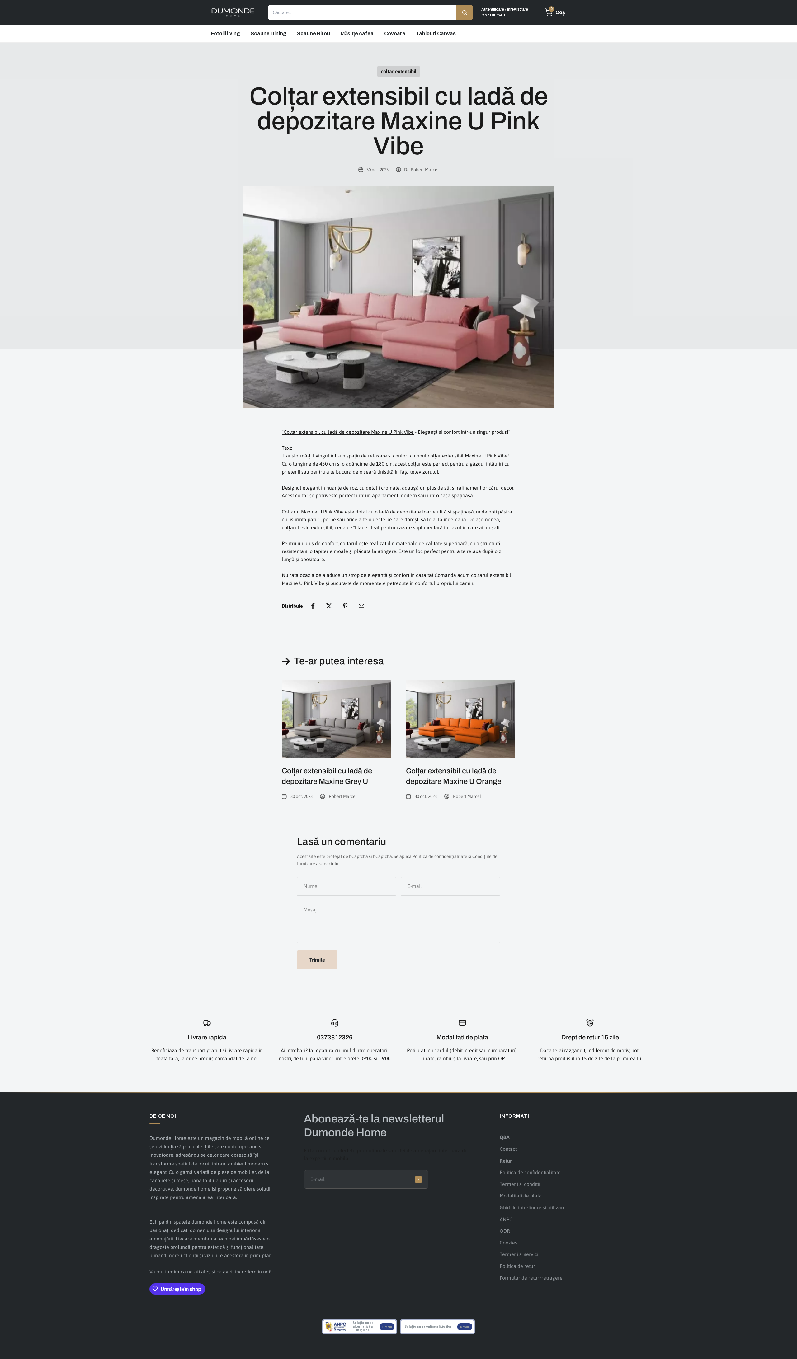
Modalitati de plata (521, 1195)
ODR (505, 1231)
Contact (508, 1149)
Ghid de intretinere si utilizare (533, 1207)
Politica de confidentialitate (530, 1172)
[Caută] (464, 12)
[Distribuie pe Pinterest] (345, 606)
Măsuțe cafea (357, 33)
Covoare (394, 33)
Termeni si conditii (520, 1184)
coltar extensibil (399, 71)
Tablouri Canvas (436, 33)
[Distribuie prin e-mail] (361, 606)
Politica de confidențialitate (440, 856)
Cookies (508, 1242)
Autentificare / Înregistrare (504, 12)
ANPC (506, 1219)
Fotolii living (225, 33)
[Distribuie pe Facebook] (313, 606)
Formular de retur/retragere (531, 1278)
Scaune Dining (268, 33)
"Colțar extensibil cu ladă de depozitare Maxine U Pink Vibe (348, 432)
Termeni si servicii (520, 1254)
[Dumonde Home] (233, 12)
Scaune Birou (313, 33)
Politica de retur (517, 1266)
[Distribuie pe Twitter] (329, 606)
